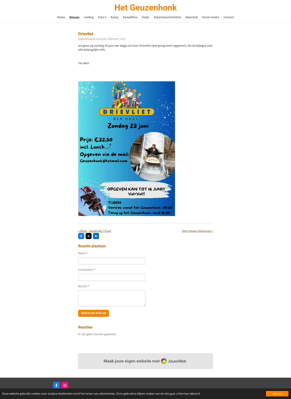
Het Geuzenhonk (145, 7)
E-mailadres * (86, 270)
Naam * (83, 253)
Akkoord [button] (277, 393)
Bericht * (83, 286)
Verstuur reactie (93, 313)
